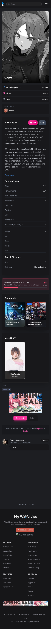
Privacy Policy (24, 614)
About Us (31, 578)
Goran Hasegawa (17, 440)
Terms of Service (9, 614)
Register (40, 428)
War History (7, 583)
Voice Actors (7, 551)
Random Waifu (8, 587)
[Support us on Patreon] (25, 530)
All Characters (8, 547)
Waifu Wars (7, 578)
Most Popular (32, 551)
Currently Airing (33, 568)
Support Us (31, 583)
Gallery (32, 418)
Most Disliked (32, 555)
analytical (6, 389)
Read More (9, 175)
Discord (30, 591)
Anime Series (7, 555)
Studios (6, 559)
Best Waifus (32, 547)
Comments (20, 418)
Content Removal (39, 614)
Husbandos (7, 563)
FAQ (25, 618)
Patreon (30, 587)
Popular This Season (35, 563)
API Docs (31, 595)
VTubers (6, 568)
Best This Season (34, 559)
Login (25, 431)
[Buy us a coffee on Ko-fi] (25, 535)
